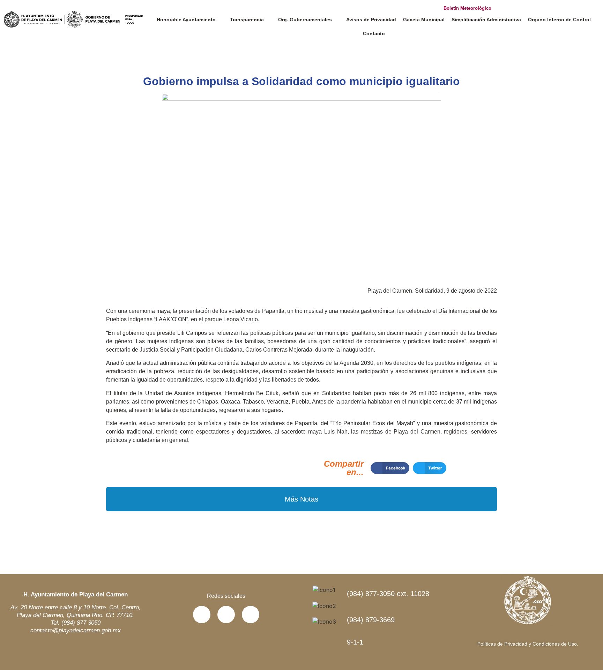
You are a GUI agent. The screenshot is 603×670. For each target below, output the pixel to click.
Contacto (374, 33)
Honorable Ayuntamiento (186, 19)
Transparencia (247, 19)
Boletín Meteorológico (467, 8)
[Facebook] (201, 614)
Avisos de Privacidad (371, 19)
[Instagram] (250, 614)
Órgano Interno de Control (559, 19)
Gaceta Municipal (424, 19)
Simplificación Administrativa (486, 19)
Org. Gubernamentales (305, 19)
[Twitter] (226, 614)
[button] (390, 468)
